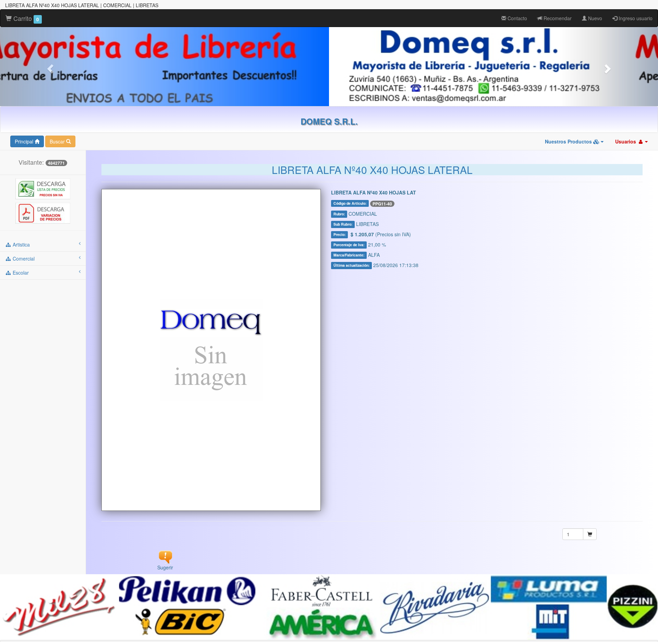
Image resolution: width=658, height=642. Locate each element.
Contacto (516, 18)
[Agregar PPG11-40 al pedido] (590, 534)
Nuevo (594, 18)
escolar (20, 272)
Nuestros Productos (569, 141)
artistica (20, 244)
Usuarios (626, 141)
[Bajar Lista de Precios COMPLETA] (42, 188)
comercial (23, 258)
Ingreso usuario (635, 18)
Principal (25, 141)
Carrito (25, 18)
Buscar (58, 141)
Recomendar (557, 18)
